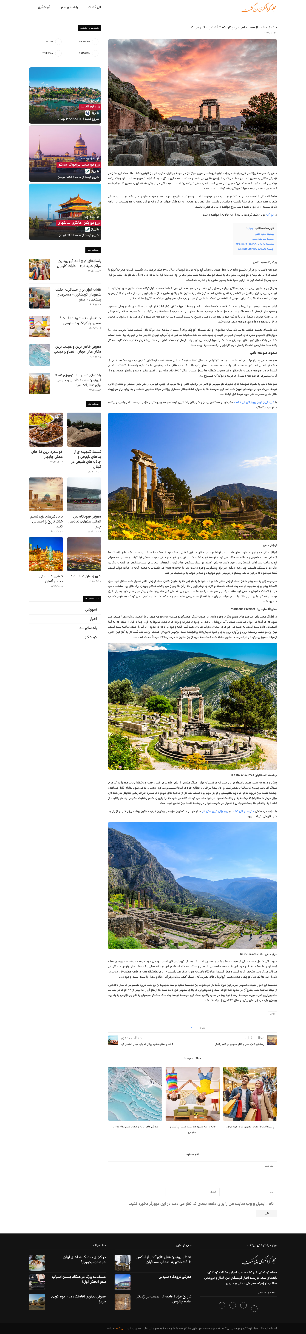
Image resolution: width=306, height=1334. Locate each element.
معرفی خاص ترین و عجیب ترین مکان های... (135, 1127)
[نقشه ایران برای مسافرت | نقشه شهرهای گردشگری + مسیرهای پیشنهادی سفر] (39, 298)
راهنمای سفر (69, 7)
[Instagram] (233, 1309)
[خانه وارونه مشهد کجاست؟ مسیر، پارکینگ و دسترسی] (192, 1094)
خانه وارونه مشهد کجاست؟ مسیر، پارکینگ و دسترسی (80, 321)
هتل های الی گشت (242, 811)
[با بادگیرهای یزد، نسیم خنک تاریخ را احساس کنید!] (46, 494)
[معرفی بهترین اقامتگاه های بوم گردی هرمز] (37, 1302)
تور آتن (270, 215)
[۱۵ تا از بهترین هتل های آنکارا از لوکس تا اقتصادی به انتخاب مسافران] (123, 1263)
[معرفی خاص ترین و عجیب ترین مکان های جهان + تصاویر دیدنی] (135, 1094)
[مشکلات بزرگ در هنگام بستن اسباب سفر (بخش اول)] (37, 1282)
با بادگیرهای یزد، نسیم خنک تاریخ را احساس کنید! (46, 521)
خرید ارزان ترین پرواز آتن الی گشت (254, 402)
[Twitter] (244, 1309)
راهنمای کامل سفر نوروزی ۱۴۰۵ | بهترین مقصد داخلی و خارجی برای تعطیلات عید (78, 380)
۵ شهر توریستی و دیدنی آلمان (50, 579)
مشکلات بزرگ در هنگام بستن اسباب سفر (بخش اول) (79, 1279)
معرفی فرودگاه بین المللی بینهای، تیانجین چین (84, 521)
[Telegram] (222, 1309)
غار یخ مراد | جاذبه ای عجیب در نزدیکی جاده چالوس (163, 1299)
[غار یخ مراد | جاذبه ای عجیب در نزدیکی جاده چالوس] (123, 1302)
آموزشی (91, 609)
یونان (272, 1013)
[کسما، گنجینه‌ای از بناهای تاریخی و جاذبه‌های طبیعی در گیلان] (84, 429)
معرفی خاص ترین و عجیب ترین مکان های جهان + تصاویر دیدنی (77, 349)
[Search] (31, 7)
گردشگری (44, 7)
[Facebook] (254, 1309)
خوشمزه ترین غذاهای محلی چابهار (47, 454)
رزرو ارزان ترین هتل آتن (215, 811)
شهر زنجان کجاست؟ (86, 576)
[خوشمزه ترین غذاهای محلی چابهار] (46, 429)
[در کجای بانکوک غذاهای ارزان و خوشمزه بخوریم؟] (37, 1263)
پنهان (250, 228)
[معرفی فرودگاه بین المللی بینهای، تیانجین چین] (84, 494)
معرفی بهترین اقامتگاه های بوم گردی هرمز (78, 1299)
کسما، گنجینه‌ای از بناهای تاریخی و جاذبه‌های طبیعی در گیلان (86, 459)
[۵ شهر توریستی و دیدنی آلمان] (46, 554)
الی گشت (119, 1328)
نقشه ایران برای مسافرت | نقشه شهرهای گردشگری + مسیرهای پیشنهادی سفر (78, 294)
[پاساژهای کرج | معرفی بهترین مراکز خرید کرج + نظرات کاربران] (250, 1094)
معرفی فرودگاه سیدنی (174, 1276)
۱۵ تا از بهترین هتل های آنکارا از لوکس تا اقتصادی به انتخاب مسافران (163, 1260)
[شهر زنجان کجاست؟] (84, 554)
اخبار (93, 618)
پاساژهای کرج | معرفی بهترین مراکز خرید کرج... (250, 1127)
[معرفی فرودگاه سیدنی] (123, 1282)
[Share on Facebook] (187, 1028)
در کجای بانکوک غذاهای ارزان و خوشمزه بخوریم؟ (83, 1260)
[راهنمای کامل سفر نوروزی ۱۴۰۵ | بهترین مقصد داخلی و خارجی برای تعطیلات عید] (39, 383)
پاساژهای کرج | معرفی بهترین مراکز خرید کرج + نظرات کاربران (79, 264)
